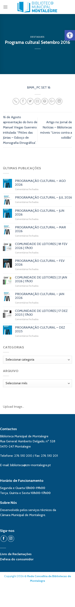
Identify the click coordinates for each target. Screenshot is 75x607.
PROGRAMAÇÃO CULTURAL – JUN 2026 (39, 212)
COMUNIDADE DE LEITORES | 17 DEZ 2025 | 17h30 (41, 313)
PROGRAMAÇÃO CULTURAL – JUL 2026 (43, 197)
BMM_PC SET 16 (37, 87)
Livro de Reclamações (16, 554)
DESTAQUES (37, 36)
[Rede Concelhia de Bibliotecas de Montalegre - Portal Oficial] (37, 7)
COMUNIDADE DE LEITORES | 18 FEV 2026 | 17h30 (41, 246)
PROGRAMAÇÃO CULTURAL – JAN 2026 (39, 296)
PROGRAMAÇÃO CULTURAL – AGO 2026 (40, 183)
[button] (70, 35)
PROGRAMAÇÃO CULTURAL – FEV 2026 (40, 262)
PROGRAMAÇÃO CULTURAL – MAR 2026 (40, 229)
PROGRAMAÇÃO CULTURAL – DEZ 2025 (40, 329)
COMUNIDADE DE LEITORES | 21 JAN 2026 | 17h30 (41, 279)
